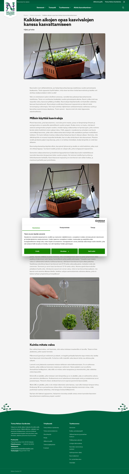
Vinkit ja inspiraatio (35, 15)
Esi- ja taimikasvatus (75, 459)
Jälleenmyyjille (98, 2)
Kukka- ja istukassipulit (76, 431)
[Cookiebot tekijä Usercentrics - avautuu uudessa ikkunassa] (96, 221)
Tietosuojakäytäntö (49, 444)
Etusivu (26, 15)
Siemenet (72, 427)
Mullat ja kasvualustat (75, 440)
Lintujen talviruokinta (75, 443)
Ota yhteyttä (47, 434)
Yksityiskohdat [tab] (64, 227)
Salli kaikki (91, 251)
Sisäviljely (72, 463)
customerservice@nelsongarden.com (22, 448)
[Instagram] (124, 2)
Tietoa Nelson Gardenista (113, 2)
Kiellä (37, 251)
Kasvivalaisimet (74, 456)
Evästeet (46, 448)
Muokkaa (63, 251)
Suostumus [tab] (36, 228)
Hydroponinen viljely (75, 452)
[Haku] (123, 7)
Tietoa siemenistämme (50, 431)
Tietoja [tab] (93, 227)
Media (45, 438)
